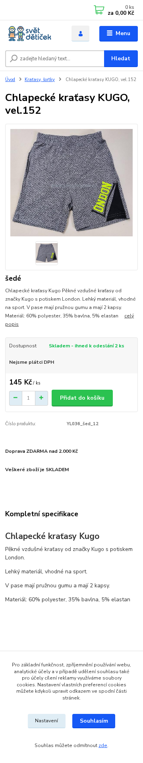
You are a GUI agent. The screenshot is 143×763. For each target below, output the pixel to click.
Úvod (10, 80)
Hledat (120, 58)
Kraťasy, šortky (40, 80)
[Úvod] (32, 34)
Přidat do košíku (82, 398)
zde (103, 745)
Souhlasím (94, 721)
